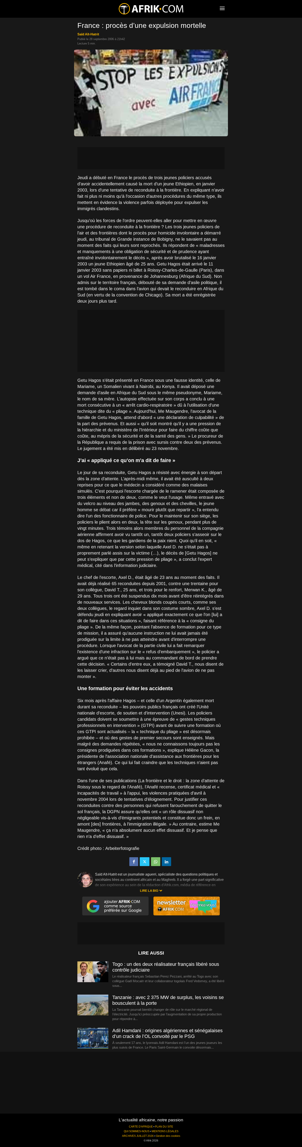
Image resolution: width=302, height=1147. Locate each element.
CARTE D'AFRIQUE (141, 1126)
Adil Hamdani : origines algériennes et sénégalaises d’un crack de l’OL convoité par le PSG (167, 1033)
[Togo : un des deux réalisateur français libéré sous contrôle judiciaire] (92, 972)
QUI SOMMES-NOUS (136, 1131)
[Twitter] (144, 861)
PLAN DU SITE (164, 1126)
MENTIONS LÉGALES (165, 1131)
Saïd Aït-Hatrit (88, 34)
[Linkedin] (166, 861)
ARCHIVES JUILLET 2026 (138, 1135)
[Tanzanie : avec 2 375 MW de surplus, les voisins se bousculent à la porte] (92, 1005)
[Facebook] (133, 861)
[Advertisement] (151, 158)
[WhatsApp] (155, 861)
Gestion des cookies (168, 1135)
